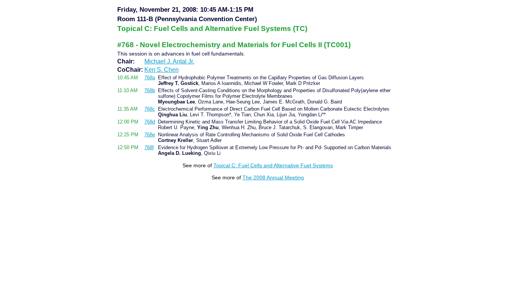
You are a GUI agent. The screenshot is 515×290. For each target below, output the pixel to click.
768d (149, 122)
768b (149, 90)
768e (149, 134)
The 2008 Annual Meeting (273, 177)
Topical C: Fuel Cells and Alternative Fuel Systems (273, 165)
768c (149, 109)
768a (149, 77)
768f (149, 147)
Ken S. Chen (161, 69)
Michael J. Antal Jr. (169, 61)
